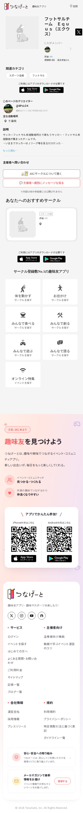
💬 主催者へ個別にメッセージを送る (41, 182)
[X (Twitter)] (11, 616)
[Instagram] (21, 616)
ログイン (13, 636)
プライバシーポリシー (57, 719)
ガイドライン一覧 (54, 738)
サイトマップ (15, 677)
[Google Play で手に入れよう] (59, 558)
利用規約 (50, 712)
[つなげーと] (25, 594)
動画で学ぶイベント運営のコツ (59, 646)
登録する (62, 781)
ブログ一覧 (15, 692)
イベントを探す (17, 644)
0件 (52, 56)
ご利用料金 (15, 670)
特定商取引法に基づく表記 (59, 728)
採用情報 (14, 719)
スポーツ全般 (16, 75)
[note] (42, 616)
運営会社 (14, 712)
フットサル (38, 75)
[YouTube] (32, 616)
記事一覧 (14, 684)
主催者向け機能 (54, 636)
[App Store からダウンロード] (23, 558)
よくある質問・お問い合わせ (22, 660)
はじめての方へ (18, 651)
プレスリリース (17, 726)
